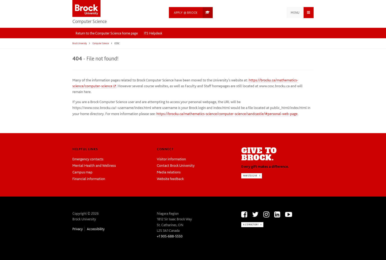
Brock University (79, 43)
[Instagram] (266, 214)
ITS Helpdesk (153, 33)
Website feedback (170, 178)
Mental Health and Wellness (94, 165)
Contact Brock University (176, 165)
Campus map (82, 172)
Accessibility (96, 229)
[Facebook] (244, 214)
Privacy (77, 229)
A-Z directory (251, 224)
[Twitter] (255, 214)
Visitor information (171, 159)
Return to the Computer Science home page (107, 33)
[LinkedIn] (277, 214)
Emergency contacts (87, 159)
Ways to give (250, 175)
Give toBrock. (259, 154)
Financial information (88, 178)
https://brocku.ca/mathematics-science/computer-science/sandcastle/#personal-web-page (227, 113)
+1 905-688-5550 (170, 236)
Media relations (169, 172)
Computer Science (89, 21)
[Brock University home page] (86, 9)
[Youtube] (288, 214)
